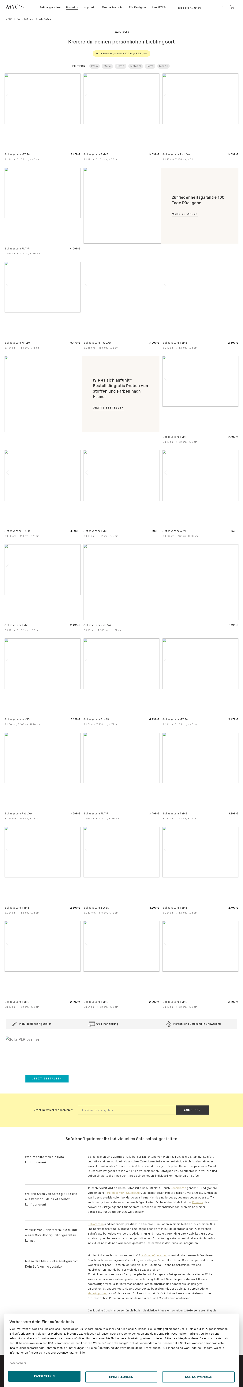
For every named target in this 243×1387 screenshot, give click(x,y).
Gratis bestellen (108, 407)
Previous (86, 585)
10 (218, 119)
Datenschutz (18, 1363)
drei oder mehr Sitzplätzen (124, 1192)
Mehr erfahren (185, 213)
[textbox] (127, 1110)
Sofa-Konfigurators (154, 1255)
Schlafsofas (96, 1224)
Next (77, 101)
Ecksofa (197, 1202)
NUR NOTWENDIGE (198, 1376)
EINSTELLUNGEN (121, 1376)
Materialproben (97, 1293)
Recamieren (178, 1188)
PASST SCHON (44, 1376)
